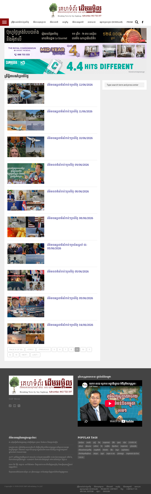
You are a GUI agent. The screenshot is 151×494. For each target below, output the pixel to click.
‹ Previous (43, 349)
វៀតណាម (88, 446)
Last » (35, 355)
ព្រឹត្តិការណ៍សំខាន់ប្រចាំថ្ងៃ (20, 22)
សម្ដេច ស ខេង (111, 453)
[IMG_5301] (75, 42)
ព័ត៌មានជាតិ (54, 22)
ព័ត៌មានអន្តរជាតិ (77, 22)
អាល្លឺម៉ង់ (107, 446)
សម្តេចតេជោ (106, 442)
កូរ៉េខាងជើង (133, 446)
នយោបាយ (92, 22)
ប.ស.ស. (81, 457)
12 (10, 355)
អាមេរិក (89, 442)
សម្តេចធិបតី (97, 450)
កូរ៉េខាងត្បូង (120, 453)
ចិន (99, 442)
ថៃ (101, 446)
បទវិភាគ (96, 446)
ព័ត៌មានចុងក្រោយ (39, 22)
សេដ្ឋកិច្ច (65, 22)
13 (16, 355)
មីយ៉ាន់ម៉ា (105, 450)
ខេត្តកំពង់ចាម (125, 450)
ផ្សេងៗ (98, 491)
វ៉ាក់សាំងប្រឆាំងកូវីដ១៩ (85, 453)
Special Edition (86, 491)
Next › (25, 355)
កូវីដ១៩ (81, 446)
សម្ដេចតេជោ (124, 446)
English (106, 491)
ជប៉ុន (124, 442)
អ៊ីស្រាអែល (115, 446)
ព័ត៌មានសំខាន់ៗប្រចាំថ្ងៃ (85, 450)
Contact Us (131, 489)
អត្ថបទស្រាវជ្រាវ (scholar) (111, 22)
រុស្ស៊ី (94, 442)
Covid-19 (132, 442)
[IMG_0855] (75, 73)
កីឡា (122, 489)
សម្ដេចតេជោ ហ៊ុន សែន (132, 453)
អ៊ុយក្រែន (81, 442)
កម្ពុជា (102, 453)
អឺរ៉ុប (112, 450)
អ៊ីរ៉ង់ (113, 442)
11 (89, 349)
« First (30, 349)
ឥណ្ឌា (117, 450)
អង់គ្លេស (95, 453)
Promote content (109, 489)
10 (83, 349)
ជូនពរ (118, 442)
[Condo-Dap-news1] (75, 58)
